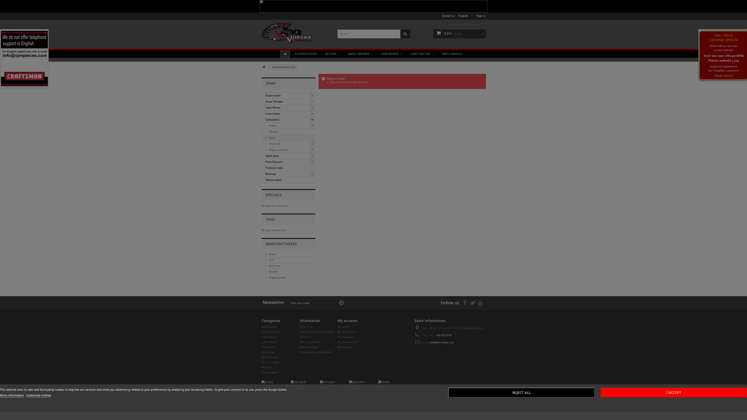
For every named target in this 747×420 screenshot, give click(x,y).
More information (12, 395)
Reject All (521, 392)
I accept (673, 392)
